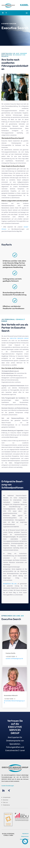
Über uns (5, 802)
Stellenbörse (6, 805)
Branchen (5, 800)
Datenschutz (24, 836)
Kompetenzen (6, 797)
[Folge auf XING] (6, 12)
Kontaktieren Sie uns (9, 583)
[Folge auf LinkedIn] (3, 12)
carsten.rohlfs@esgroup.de (14, 658)
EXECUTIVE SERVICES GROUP (19, 338)
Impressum (25, 833)
